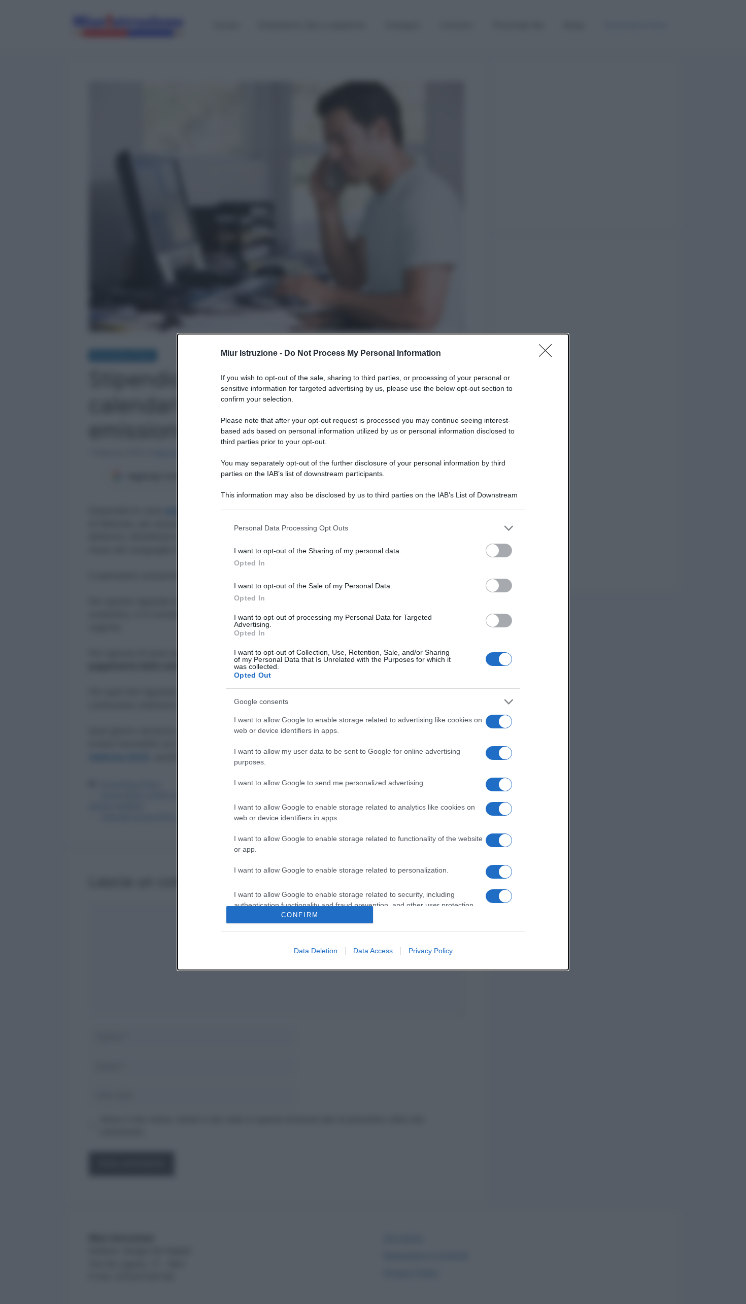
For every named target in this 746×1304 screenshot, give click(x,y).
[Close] (548, 353)
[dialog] (373, 652)
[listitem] (373, 528)
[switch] (499, 550)
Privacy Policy (431, 951)
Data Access (373, 951)
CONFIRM (300, 915)
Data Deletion (315, 951)
